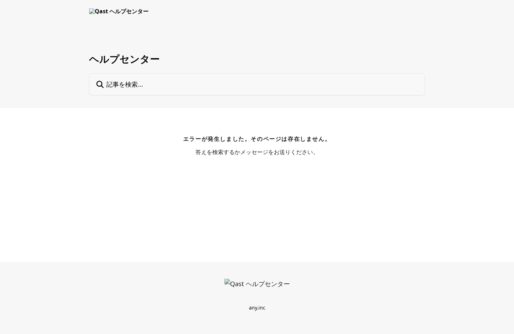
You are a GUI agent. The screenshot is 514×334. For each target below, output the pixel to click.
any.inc (257, 307)
